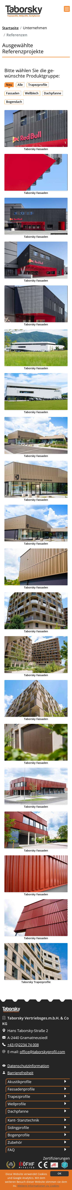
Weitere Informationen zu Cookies (38, 1185)
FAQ (11, 1149)
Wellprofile (17, 1103)
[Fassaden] (36, 128)
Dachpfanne (52, 93)
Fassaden (12, 93)
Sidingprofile (18, 1127)
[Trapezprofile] (36, 961)
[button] (67, 9)
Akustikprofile (19, 1081)
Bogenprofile (19, 1134)
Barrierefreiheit (20, 1072)
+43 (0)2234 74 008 (23, 1044)
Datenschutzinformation (28, 1065)
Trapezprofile (37, 85)
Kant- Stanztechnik (23, 1120)
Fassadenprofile (21, 1089)
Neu (9, 85)
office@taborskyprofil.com (42, 1051)
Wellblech (31, 93)
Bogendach (14, 102)
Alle (20, 85)
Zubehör (15, 1142)
